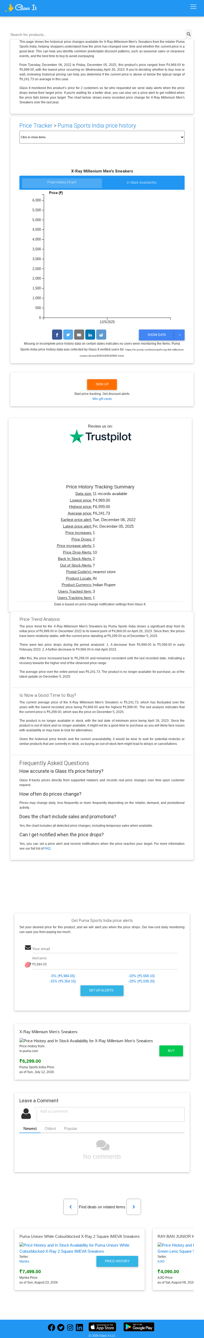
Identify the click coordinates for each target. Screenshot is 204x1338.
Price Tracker (35, 125)
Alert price (39, 958)
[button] (70, 1207)
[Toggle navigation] (193, 7)
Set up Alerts (101, 990)
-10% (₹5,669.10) (141, 976)
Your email (41, 949)
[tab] (62, 183)
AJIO (161, 1261)
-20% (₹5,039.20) (141, 981)
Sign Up (102, 384)
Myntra (24, 1261)
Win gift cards (102, 399)
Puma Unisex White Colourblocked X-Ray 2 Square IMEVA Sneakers (79, 1236)
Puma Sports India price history (97, 125)
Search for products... (28, 35)
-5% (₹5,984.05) (62, 976)
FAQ (47, 848)
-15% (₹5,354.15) (62, 981)
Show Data (156, 335)
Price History (117, 1261)
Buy (171, 1051)
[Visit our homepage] (28, 7)
